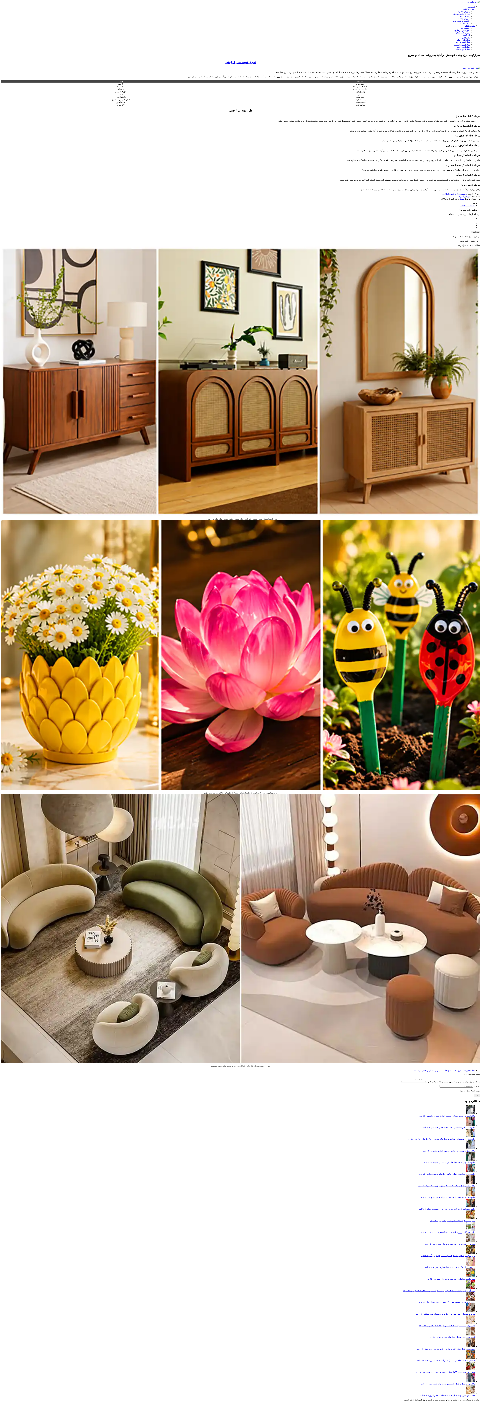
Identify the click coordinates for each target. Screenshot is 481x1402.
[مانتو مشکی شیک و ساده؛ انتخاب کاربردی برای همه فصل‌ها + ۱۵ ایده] (470, 1183)
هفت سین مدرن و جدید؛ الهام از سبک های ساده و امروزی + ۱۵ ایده (447, 1395)
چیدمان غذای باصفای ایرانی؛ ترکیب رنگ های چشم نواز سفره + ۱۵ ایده (446, 1360)
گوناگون (466, 35)
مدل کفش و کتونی (462, 42)
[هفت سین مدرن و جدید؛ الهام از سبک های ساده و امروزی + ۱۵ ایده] (470, 1393)
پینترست (463, 194)
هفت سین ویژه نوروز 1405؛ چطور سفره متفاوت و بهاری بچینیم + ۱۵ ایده (445, 1372)
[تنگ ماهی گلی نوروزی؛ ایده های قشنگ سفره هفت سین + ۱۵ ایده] (470, 1230)
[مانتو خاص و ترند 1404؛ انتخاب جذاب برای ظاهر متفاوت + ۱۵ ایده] (470, 1195)
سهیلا (462, 199)
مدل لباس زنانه (463, 47)
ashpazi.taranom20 (467, 205)
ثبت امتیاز (475, 232)
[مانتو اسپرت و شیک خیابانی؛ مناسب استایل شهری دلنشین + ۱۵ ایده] (470, 1113)
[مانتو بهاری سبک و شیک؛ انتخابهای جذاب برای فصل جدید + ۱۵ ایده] (470, 1381)
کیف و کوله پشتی (462, 33)
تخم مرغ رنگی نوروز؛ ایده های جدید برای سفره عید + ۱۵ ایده (450, 1244)
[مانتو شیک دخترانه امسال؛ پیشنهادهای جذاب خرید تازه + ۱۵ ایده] (470, 1125)
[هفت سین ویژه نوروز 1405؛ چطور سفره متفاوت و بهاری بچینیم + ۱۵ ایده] (470, 1370)
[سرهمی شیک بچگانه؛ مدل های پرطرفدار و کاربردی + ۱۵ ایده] (470, 1265)
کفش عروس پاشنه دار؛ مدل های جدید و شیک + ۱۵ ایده (452, 1337)
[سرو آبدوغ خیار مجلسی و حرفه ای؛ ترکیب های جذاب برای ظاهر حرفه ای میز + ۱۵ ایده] (470, 1288)
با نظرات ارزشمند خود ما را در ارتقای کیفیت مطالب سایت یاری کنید (452, 1082)
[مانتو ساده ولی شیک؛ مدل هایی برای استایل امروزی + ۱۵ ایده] (470, 1160)
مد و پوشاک (470, 26)
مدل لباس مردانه (463, 49)
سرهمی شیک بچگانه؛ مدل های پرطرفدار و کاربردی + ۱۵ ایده (450, 1267)
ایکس (444, 194)
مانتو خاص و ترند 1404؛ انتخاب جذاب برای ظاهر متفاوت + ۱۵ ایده (448, 1197)
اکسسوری (465, 28)
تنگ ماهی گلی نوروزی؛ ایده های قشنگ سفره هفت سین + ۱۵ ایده (448, 1232)
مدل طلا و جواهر (463, 40)
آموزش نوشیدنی (463, 18)
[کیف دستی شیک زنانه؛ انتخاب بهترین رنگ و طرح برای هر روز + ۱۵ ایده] (470, 1346)
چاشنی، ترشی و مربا (461, 21)
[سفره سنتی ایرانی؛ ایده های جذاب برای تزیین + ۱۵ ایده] (470, 1218)
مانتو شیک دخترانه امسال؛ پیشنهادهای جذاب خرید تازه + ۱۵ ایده (449, 1127)
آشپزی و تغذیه (469, 9)
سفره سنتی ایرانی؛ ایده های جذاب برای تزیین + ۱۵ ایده (452, 1221)
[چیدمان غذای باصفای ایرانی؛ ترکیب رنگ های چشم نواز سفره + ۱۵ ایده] (470, 1358)
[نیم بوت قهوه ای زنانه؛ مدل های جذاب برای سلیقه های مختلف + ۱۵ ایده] (470, 1311)
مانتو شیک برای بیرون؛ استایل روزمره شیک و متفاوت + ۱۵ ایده (449, 1151)
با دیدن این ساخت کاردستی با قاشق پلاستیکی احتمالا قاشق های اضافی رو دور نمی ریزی (240, 793)
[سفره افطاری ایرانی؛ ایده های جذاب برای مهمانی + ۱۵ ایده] (470, 1276)
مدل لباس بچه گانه (462, 45)
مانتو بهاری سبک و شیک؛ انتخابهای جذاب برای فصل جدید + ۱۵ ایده (448, 1384)
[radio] (238, 218)
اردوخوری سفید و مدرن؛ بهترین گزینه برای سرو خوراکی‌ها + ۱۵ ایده (447, 1302)
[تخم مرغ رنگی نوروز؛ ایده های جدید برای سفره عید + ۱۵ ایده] (470, 1242)
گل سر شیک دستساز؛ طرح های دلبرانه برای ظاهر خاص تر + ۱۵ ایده (447, 1325)
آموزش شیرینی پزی (461, 14)
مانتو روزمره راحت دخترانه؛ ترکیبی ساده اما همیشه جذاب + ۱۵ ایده (447, 1174)
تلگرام (457, 194)
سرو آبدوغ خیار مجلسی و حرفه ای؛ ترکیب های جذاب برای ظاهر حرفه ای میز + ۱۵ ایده (439, 1291)
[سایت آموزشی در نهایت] (469, 2)
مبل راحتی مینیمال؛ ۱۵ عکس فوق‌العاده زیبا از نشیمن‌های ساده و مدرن (240, 1066)
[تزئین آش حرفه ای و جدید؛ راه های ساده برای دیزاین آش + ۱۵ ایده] (470, 1253)
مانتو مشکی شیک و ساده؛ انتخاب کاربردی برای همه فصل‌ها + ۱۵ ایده (446, 1186)
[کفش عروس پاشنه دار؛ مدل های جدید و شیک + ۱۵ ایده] (470, 1335)
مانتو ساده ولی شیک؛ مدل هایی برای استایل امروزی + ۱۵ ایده (449, 1162)
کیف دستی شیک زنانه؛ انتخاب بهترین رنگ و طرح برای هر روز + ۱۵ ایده (446, 1349)
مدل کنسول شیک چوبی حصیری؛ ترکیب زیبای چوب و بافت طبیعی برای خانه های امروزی (240, 519)
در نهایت (471, 7)
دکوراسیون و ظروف (461, 30)
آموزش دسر (465, 16)
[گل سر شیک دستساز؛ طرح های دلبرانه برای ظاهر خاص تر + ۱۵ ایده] (470, 1323)
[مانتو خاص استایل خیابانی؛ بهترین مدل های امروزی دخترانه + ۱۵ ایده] (470, 1207)
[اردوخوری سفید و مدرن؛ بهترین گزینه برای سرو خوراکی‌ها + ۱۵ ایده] (470, 1300)
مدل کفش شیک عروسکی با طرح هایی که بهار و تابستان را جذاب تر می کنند (444, 1070)
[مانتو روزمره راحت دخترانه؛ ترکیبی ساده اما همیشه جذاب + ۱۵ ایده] (470, 1172)
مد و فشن (466, 37)
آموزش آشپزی (464, 11)
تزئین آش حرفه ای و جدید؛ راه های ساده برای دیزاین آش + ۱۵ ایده (448, 1256)
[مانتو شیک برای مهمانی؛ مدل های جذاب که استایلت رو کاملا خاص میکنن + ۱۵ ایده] (470, 1137)
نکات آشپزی (465, 23)
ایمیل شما (475, 1091)
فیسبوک (450, 194)
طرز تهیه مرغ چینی (240, 61)
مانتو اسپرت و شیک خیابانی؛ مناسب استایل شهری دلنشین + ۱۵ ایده (447, 1116)
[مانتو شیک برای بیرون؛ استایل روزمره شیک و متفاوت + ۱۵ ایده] (470, 1148)
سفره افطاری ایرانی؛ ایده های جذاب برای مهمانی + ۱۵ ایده (451, 1279)
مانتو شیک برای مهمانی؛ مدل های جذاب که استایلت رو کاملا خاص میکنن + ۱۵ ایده (441, 1139)
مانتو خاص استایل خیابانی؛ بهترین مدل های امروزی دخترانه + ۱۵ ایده (447, 1209)
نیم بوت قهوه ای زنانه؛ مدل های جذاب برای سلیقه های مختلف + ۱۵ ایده (445, 1314)
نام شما (476, 1086)
